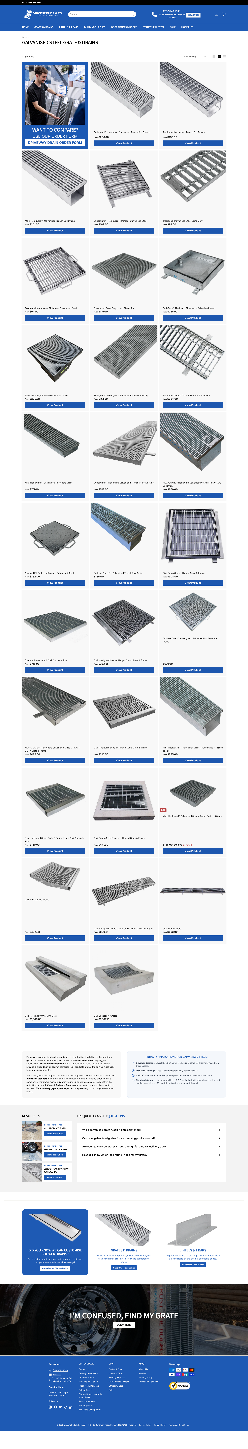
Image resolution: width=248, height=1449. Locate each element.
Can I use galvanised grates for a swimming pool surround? (151, 1138)
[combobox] (102, 14)
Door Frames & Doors (124, 27)
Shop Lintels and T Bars (193, 1264)
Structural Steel (153, 27)
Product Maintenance (89, 1386)
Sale (173, 27)
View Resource (55, 1134)
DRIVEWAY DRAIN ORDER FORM (55, 143)
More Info (187, 27)
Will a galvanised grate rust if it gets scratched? (151, 1130)
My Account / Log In (88, 1381)
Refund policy (85, 1405)
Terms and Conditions (149, 1381)
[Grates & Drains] (124, 1230)
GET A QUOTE (193, 15)
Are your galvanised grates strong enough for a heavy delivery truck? (151, 1146)
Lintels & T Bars (68, 27)
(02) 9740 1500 (171, 11)
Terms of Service (87, 1401)
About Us (143, 1369)
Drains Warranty (86, 1377)
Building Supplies (94, 27)
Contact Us (84, 1369)
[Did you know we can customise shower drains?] (55, 1230)
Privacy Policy (145, 1377)
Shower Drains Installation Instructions (91, 1395)
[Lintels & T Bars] (193, 1230)
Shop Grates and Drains (124, 1268)
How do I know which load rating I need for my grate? (151, 1155)
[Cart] (224, 14)
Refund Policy (85, 1390)
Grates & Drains (43, 27)
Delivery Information (88, 1373)
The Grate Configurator (89, 1409)
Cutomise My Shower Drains (55, 1268)
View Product (124, 143)
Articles (142, 1373)
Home (25, 27)
